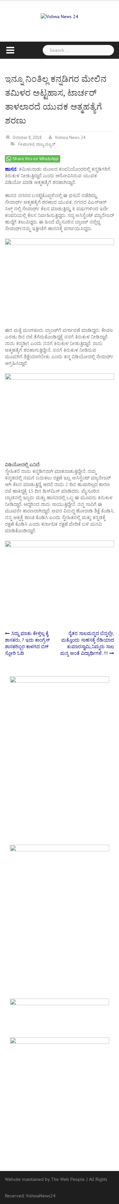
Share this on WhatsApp (36, 159)
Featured (26, 144)
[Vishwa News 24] (59, 16)
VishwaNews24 (41, 1196)
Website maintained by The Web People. (45, 1179)
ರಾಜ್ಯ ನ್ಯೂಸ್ (46, 144)
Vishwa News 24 (70, 137)
